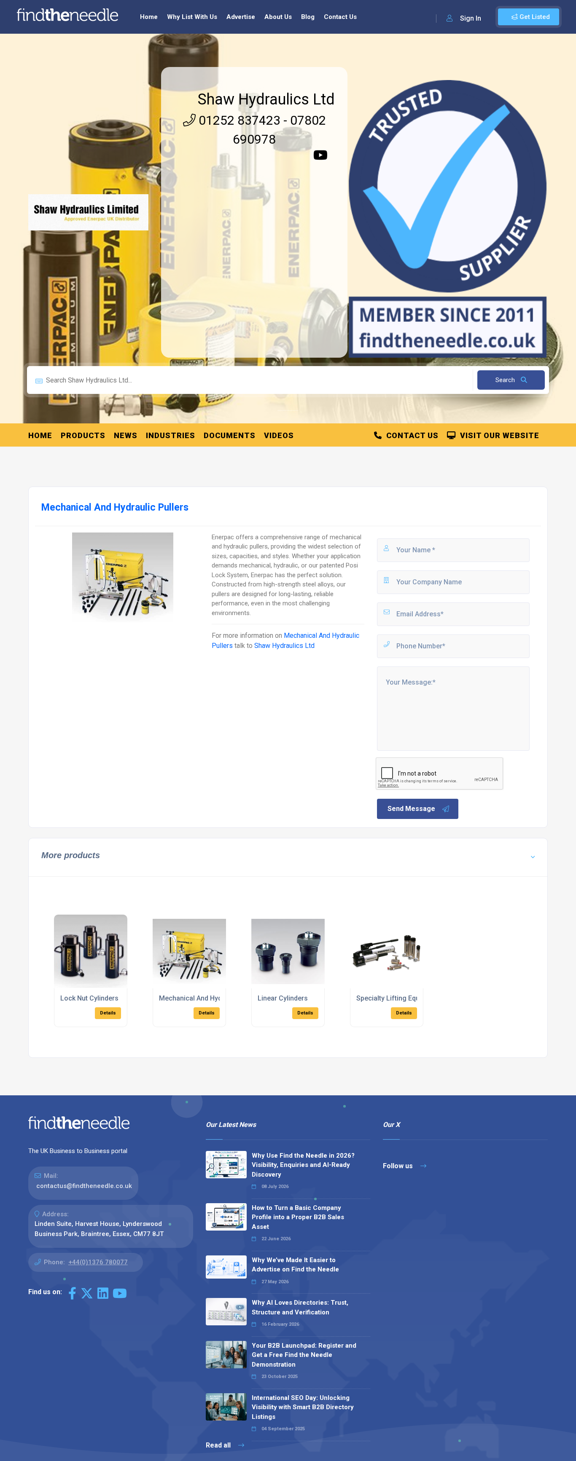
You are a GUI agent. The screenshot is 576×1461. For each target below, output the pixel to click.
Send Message (411, 809)
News (125, 435)
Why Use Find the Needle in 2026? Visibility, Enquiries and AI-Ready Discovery (303, 1165)
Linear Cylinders (283, 998)
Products (83, 435)
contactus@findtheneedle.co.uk (84, 1186)
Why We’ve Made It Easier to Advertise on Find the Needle (295, 1265)
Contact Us (340, 17)
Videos (279, 435)
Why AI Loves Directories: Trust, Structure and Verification (300, 1307)
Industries (170, 435)
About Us (278, 17)
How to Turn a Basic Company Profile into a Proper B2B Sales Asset (298, 1217)
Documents (230, 435)
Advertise (240, 17)
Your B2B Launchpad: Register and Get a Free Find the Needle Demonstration (304, 1355)
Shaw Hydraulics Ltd (266, 99)
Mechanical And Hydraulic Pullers (210, 998)
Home (149, 17)
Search (506, 380)
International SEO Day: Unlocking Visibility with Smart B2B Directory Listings (303, 1407)
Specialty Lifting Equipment (398, 998)
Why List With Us (192, 17)
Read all (219, 1445)
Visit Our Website (497, 435)
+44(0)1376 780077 (98, 1262)
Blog (308, 17)
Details (108, 1013)
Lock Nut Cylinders (89, 998)
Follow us (399, 1166)
